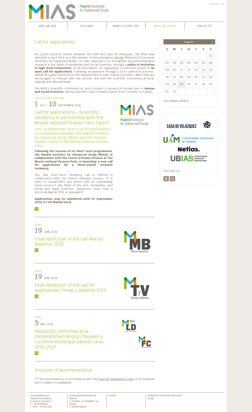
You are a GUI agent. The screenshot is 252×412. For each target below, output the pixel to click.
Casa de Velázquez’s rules (116, 379)
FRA (216, 4)
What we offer (165, 26)
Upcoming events (176, 101)
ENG (211, 4)
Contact (112, 395)
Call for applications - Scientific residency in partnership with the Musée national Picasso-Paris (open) (72, 117)
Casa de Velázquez (40, 395)
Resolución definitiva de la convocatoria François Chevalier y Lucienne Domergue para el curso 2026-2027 (69, 339)
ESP (222, 4)
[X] (172, 178)
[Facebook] (166, 178)
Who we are (48, 26)
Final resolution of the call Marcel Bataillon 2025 (69, 241)
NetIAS (119, 57)
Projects (204, 26)
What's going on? (126, 26)
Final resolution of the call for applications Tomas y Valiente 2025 (71, 287)
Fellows (87, 26)
